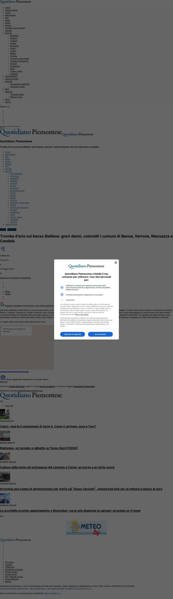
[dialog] (86, 299)
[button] (86, 300)
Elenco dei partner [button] (82, 314)
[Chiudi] (115, 262)
